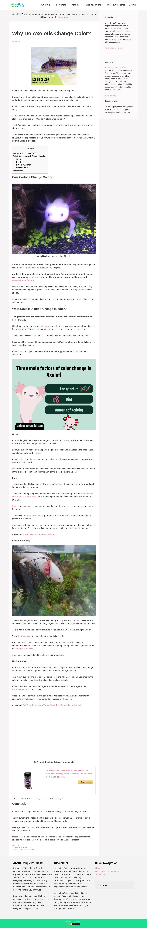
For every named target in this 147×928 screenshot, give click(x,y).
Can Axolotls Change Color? (25, 153)
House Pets (61, 5)
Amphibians (45, 5)
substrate (35, 277)
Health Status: (22, 168)
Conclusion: (18, 171)
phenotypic (81, 290)
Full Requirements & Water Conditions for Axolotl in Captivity (53, 705)
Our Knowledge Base (116, 5)
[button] (52, 5)
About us (99, 868)
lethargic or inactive (24, 649)
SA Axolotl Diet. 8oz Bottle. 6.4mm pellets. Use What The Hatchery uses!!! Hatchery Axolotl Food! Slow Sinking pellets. (69, 774)
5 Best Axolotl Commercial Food (39, 534)
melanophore (45, 326)
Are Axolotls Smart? (20, 847)
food (60, 484)
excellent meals (36, 515)
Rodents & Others (93, 5)
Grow (18, 159)
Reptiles (75, 5)
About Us (132, 5)
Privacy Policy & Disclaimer (107, 871)
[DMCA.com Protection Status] (73, 925)
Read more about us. (113, 48)
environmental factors (23, 280)
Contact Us (100, 874)
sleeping (27, 636)
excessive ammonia (21, 689)
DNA (34, 840)
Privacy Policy (110, 95)
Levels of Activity (23, 165)
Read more (63, 17)
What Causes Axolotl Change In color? (29, 156)
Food (18, 162)
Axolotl (16, 845)
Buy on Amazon (86, 782)
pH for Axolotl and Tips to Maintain (25, 849)
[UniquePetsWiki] (18, 5)
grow (38, 453)
